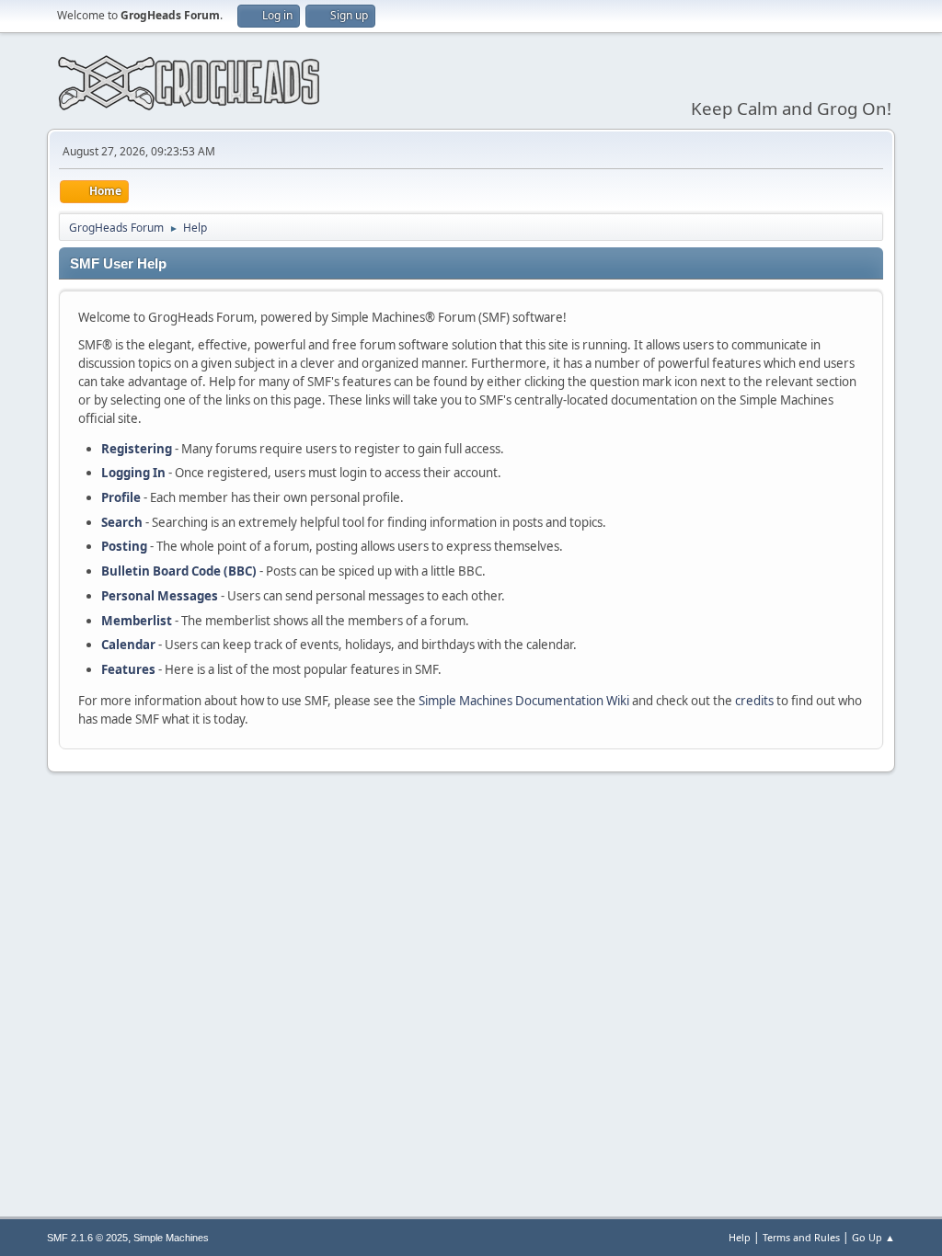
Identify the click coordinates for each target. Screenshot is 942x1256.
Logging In (133, 472)
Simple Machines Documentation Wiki (524, 700)
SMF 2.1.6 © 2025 (87, 1237)
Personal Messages (159, 596)
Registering (136, 448)
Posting (124, 546)
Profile (121, 497)
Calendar (128, 644)
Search (122, 522)
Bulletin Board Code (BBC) (179, 571)
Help (740, 1237)
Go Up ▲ (873, 1237)
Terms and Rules (801, 1237)
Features (128, 669)
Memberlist (136, 620)
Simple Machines (171, 1237)
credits (754, 700)
